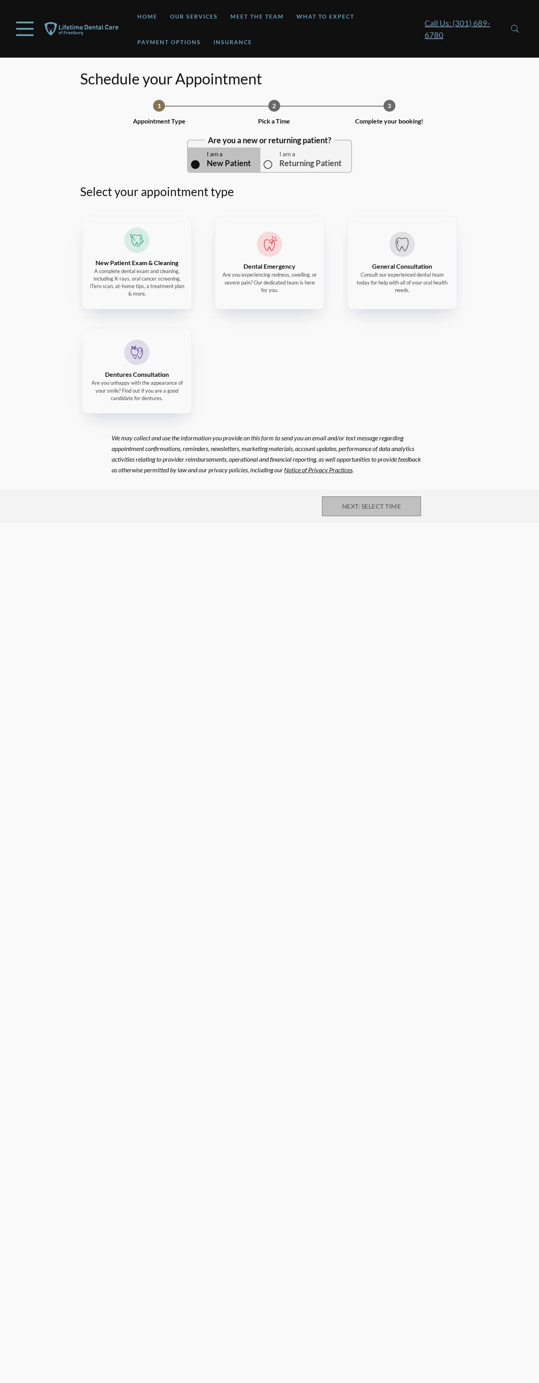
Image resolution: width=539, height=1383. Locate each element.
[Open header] (25, 28)
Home (147, 16)
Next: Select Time (371, 506)
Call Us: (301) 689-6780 (457, 28)
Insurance (232, 42)
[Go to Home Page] (81, 29)
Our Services (194, 16)
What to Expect (325, 16)
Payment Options (169, 42)
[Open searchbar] (515, 28)
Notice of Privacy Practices (318, 469)
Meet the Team (257, 16)
